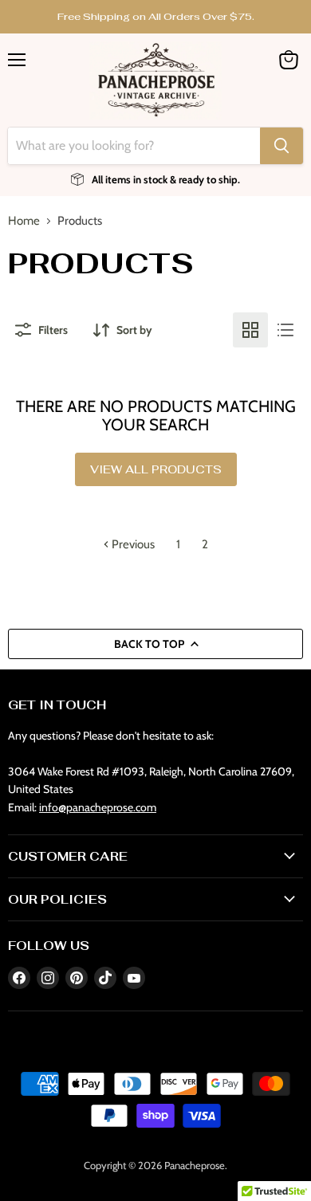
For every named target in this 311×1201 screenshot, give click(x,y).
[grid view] (250, 329)
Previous (132, 544)
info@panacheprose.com (97, 807)
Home (24, 221)
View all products (156, 469)
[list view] (285, 329)
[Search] (281, 146)
